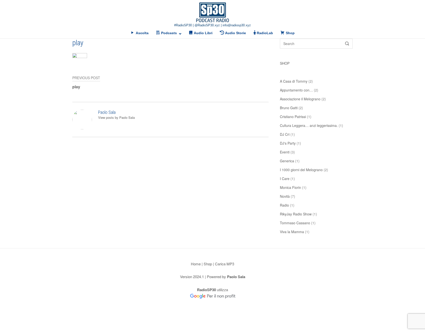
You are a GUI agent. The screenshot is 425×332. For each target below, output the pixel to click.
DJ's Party (288, 143)
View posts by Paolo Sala (116, 117)
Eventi (284, 152)
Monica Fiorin (290, 187)
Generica (287, 160)
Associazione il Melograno (300, 98)
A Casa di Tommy (293, 81)
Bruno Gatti (289, 107)
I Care (284, 178)
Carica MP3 (224, 263)
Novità (285, 196)
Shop (208, 263)
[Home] (212, 12)
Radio (284, 205)
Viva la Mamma (292, 231)
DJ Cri (284, 134)
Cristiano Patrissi (293, 116)
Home (196, 263)
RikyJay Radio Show (296, 213)
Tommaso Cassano (295, 222)
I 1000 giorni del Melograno (301, 169)
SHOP (284, 63)
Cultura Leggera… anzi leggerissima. (309, 125)
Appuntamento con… (296, 90)
